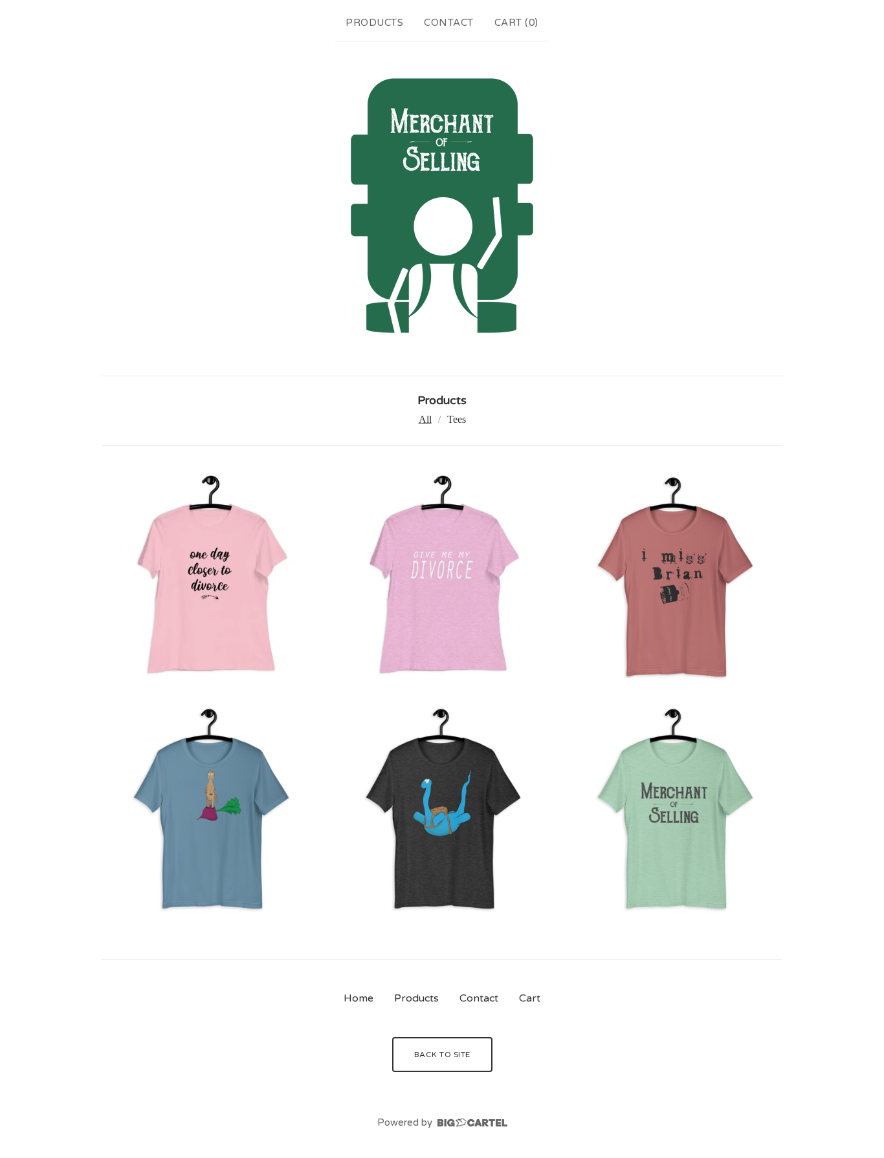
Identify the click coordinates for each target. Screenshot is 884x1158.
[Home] (442, 205)
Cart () (516, 22)
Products (374, 22)
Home (358, 998)
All (425, 419)
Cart (529, 998)
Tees (456, 419)
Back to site (442, 1054)
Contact (449, 22)
